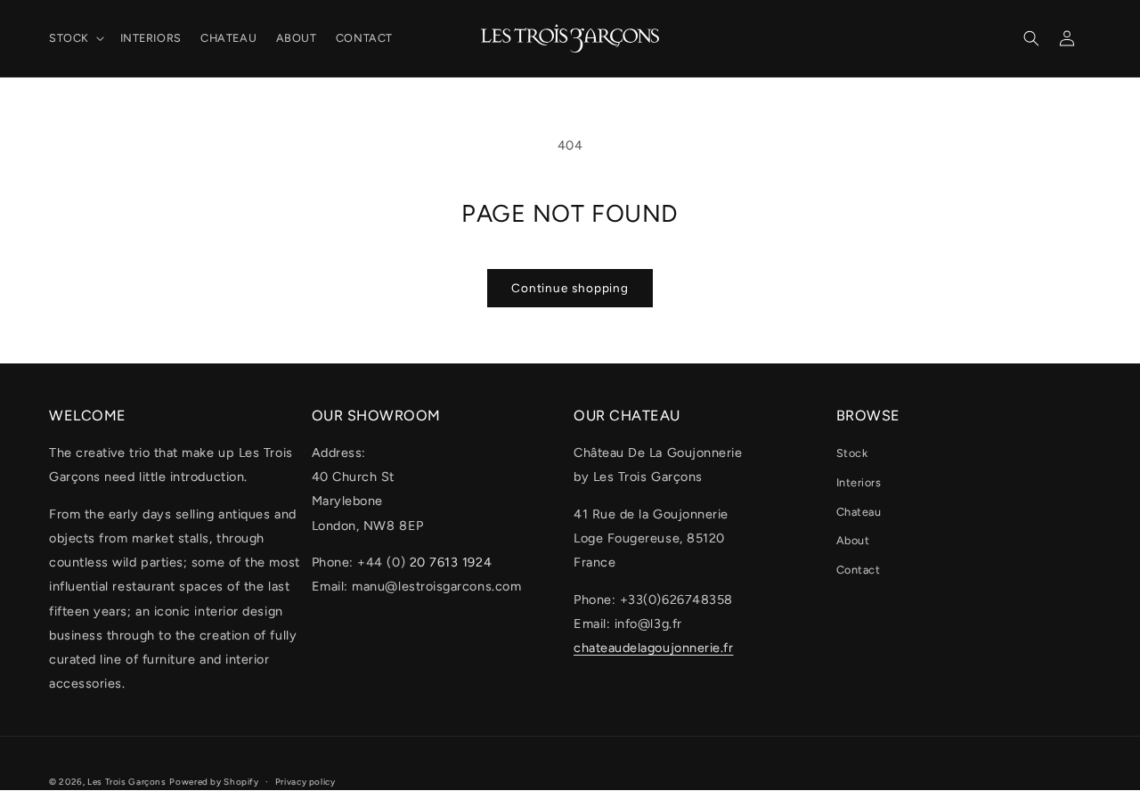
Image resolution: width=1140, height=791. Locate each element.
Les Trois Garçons (127, 782)
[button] (74, 38)
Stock (852, 453)
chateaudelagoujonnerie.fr (654, 648)
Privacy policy (305, 782)
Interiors (859, 482)
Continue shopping (570, 288)
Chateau (859, 511)
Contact (858, 569)
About (853, 540)
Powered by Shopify (213, 782)
